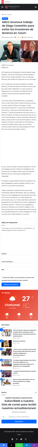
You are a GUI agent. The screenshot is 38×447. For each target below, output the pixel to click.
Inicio (4, 14)
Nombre (4, 253)
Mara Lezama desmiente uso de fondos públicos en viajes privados (24, 381)
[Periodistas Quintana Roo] (12, 7)
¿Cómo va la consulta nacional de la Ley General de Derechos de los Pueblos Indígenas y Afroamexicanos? (24, 352)
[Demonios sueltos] (6, 343)
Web (2, 269)
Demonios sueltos (19, 341)
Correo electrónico (7, 261)
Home (19, 434)
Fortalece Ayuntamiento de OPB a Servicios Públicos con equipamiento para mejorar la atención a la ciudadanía (24, 363)
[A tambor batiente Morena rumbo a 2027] (6, 373)
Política (9, 14)
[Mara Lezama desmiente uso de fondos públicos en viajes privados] (6, 382)
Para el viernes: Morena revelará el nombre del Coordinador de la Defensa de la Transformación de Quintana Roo (24, 333)
